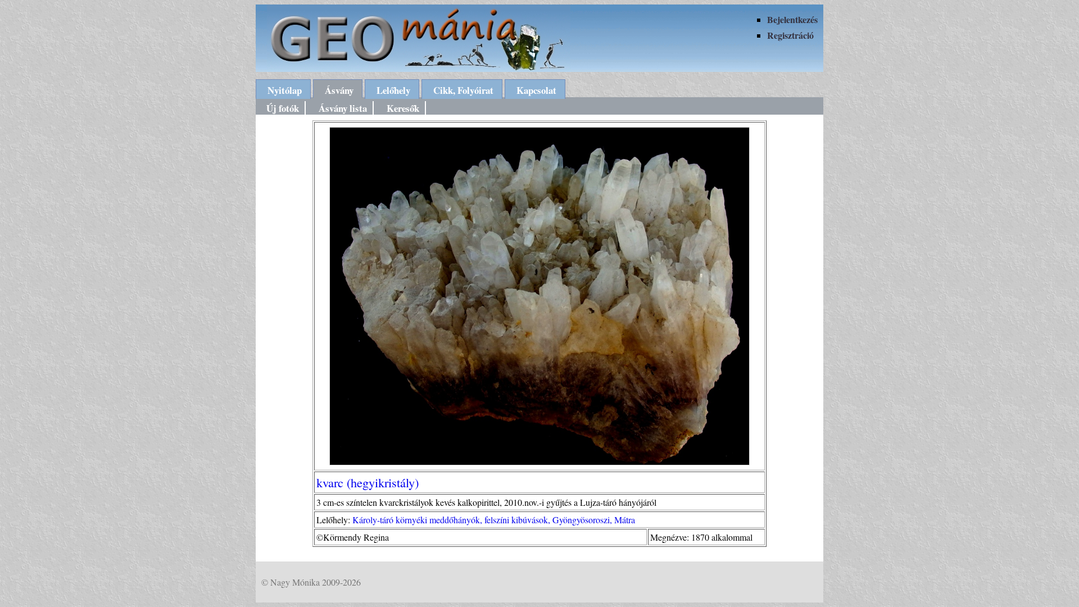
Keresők (403, 108)
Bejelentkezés (792, 19)
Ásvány (339, 90)
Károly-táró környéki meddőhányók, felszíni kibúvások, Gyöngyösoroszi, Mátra (493, 520)
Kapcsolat (536, 90)
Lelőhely (393, 90)
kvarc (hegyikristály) (367, 482)
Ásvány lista (343, 108)
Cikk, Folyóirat (463, 90)
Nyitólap (285, 90)
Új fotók (282, 108)
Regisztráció (790, 35)
